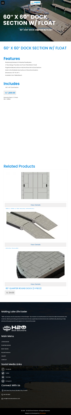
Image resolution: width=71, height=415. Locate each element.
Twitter (7, 373)
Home (21, 28)
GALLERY (3, 356)
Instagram (9, 381)
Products (31, 28)
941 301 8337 (7, 394)
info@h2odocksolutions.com (12, 398)
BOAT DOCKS (5, 349)
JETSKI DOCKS (5, 341)
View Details (35, 205)
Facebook (8, 369)
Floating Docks (45, 28)
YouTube (8, 377)
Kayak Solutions (5, 352)
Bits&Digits (43, 413)
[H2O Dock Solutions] (35, 2)
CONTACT (4, 359)
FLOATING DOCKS (6, 345)
